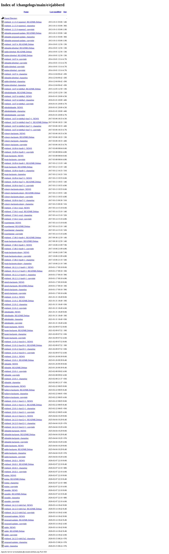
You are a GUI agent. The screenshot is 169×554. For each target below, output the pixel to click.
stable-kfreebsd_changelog (14, 81)
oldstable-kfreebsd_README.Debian (19, 48)
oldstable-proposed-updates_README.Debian (22, 33)
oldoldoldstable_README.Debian (18, 93)
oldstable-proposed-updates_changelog (19, 37)
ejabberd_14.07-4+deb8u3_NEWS (18, 96)
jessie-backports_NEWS (13, 156)
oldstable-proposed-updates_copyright (19, 41)
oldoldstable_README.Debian (16, 316)
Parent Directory (10, 18)
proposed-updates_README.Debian (19, 520)
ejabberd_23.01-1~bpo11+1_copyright (19, 412)
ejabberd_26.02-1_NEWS (14, 460)
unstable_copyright (11, 501)
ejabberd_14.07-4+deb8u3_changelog (19, 100)
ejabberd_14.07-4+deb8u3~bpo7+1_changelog (22, 126)
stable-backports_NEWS (14, 446)
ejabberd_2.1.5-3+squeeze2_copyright (19, 29)
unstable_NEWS (10, 490)
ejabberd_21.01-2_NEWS (14, 297)
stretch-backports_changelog (15, 290)
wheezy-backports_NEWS (14, 133)
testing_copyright (11, 486)
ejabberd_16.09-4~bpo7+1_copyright (19, 185)
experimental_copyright (13, 234)
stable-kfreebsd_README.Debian (18, 52)
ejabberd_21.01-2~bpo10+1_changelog (19, 349)
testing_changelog (11, 483)
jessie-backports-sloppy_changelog (18, 264)
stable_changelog (11, 546)
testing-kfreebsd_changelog (15, 85)
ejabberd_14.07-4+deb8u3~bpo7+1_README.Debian (26, 122)
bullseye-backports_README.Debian (19, 390)
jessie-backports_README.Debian (18, 167)
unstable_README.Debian (15, 494)
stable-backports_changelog (15, 453)
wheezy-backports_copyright (15, 145)
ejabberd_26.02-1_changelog (15, 468)
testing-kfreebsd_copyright (14, 70)
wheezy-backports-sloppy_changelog (18, 204)
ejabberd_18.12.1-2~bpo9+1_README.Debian (23, 271)
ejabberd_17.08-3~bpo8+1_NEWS (18, 245)
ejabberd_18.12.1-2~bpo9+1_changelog (20, 275)
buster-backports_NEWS (14, 327)
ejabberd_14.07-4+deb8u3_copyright (18, 104)
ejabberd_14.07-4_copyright (15, 59)
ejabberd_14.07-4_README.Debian (19, 44)
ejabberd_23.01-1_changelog (15, 379)
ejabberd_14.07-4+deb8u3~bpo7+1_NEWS (21, 119)
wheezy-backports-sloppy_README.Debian (22, 193)
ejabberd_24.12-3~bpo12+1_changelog (19, 423)
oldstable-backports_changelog (16, 438)
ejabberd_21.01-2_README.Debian (19, 301)
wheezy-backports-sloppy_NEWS (17, 189)
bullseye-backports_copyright (15, 397)
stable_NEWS (9, 527)
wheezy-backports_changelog (16, 141)
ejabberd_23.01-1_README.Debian (19, 360)
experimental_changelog (13, 230)
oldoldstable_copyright (13, 323)
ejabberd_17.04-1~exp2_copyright (17, 219)
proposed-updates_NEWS (14, 516)
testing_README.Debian (14, 479)
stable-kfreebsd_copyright (14, 67)
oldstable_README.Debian (15, 368)
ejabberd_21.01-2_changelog (15, 304)
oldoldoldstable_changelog (14, 111)
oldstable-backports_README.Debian (19, 434)
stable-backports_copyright (14, 457)
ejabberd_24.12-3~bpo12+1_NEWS (18, 416)
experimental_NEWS (12, 223)
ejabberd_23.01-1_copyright (15, 371)
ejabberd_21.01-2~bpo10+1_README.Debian (23, 345)
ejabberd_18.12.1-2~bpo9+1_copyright (19, 278)
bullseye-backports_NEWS (15, 386)
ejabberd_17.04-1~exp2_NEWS (17, 208)
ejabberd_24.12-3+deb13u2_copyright (19, 513)
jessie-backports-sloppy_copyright (17, 256)
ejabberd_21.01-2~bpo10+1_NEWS (18, 342)
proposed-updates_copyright (15, 524)
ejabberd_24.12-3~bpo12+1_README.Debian (23, 420)
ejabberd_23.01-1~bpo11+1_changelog (19, 408)
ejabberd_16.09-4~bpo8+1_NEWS (18, 148)
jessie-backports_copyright (14, 159)
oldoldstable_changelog (13, 319)
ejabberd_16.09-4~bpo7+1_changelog (19, 200)
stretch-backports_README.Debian (18, 286)
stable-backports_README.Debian (18, 449)
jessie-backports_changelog (15, 174)
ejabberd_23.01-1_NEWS (14, 356)
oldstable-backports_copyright (16, 442)
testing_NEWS (10, 475)
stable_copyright (10, 535)
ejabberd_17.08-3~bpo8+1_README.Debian (22, 237)
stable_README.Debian (14, 531)
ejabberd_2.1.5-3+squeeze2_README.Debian (23, 22)
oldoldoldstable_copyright (14, 115)
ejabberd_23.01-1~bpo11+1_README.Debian (23, 405)
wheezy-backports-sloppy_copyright (18, 197)
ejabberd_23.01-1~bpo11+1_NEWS (18, 401)
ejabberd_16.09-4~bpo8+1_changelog (19, 171)
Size (65, 12)
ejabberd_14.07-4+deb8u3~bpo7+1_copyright (22, 130)
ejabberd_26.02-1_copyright (15, 472)
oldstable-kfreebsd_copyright (15, 63)
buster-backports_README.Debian (18, 330)
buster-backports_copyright (15, 338)
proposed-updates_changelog (15, 542)
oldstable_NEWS (11, 364)
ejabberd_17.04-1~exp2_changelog (18, 215)
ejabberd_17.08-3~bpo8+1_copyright (19, 249)
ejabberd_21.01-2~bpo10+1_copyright (19, 353)
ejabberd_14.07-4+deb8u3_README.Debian (22, 89)
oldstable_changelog (12, 382)
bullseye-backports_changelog (16, 394)
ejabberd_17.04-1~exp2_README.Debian (21, 211)
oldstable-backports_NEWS (15, 431)
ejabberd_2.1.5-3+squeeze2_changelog (19, 26)
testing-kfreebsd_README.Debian (18, 55)
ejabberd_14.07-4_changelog (15, 74)
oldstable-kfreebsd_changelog (16, 78)
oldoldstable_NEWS (12, 312)
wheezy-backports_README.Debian (19, 137)
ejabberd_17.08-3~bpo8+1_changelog (19, 260)
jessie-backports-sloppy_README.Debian (21, 241)
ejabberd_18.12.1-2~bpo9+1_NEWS (18, 267)
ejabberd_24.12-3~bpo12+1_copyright (19, 427)
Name (26, 12)
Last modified (55, 12)
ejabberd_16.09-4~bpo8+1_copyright (19, 152)
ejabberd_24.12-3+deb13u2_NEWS (18, 505)
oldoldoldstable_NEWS (13, 107)
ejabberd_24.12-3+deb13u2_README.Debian (23, 509)
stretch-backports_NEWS (14, 282)
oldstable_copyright (12, 375)
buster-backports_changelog (15, 334)
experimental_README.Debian (17, 226)
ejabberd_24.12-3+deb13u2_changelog (19, 539)
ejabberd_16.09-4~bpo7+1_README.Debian (22, 182)
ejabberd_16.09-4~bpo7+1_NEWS (18, 178)
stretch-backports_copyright (15, 293)
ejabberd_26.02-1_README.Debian (19, 464)
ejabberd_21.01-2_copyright (15, 308)
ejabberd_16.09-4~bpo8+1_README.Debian (22, 163)
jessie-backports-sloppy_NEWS (16, 252)
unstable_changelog (12, 498)
